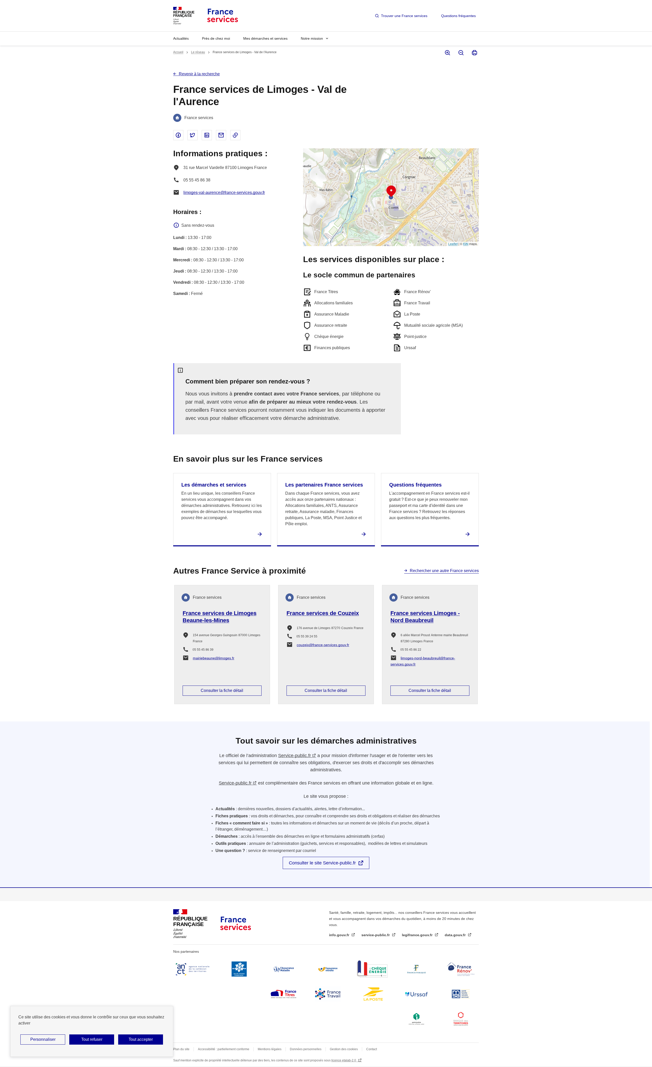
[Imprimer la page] (474, 53)
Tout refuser (91, 1039)
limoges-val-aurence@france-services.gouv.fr (224, 192)
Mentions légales (269, 1049)
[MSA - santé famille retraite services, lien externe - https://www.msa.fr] (461, 994)
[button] (391, 191)
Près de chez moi (216, 38)
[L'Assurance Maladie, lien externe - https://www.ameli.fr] (283, 969)
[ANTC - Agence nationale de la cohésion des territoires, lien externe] (193, 969)
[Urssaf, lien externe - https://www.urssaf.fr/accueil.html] (416, 994)
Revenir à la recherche (199, 74)
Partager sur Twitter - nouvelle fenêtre (192, 135)
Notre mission (312, 38)
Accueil (178, 52)
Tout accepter (141, 1039)
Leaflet (453, 243)
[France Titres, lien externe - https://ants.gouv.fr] (283, 994)
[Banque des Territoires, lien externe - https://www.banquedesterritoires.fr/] (461, 1018)
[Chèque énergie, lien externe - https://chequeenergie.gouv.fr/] (372, 969)
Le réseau (198, 52)
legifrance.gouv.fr (417, 935)
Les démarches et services (213, 485)
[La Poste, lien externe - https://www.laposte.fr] (372, 994)
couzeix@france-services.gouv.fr (323, 645)
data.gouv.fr (456, 935)
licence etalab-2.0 (344, 1060)
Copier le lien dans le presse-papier (235, 135)
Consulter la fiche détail (222, 690)
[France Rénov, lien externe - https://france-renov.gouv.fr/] (461, 969)
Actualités (181, 38)
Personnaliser (43, 1039)
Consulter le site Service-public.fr (322, 862)
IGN (465, 243)
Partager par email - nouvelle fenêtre (221, 135)
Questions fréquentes (458, 16)
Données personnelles (305, 1049)
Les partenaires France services (324, 485)
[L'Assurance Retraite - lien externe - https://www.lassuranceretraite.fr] (328, 969)
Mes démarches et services (265, 38)
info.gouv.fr (339, 935)
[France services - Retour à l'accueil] (222, 15)
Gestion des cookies (344, 1049)
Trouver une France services (404, 16)
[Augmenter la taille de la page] (447, 53)
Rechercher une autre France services (444, 570)
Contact (371, 1049)
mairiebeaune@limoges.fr (213, 658)
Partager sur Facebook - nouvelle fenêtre (178, 135)
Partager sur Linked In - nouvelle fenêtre (207, 135)
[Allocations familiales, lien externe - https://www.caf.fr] (239, 969)
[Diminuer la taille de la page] (460, 53)
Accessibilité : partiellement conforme (223, 1049)
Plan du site (181, 1049)
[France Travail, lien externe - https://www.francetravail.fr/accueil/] (328, 994)
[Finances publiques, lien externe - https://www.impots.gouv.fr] (416, 969)
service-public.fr (376, 935)
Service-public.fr (294, 755)
